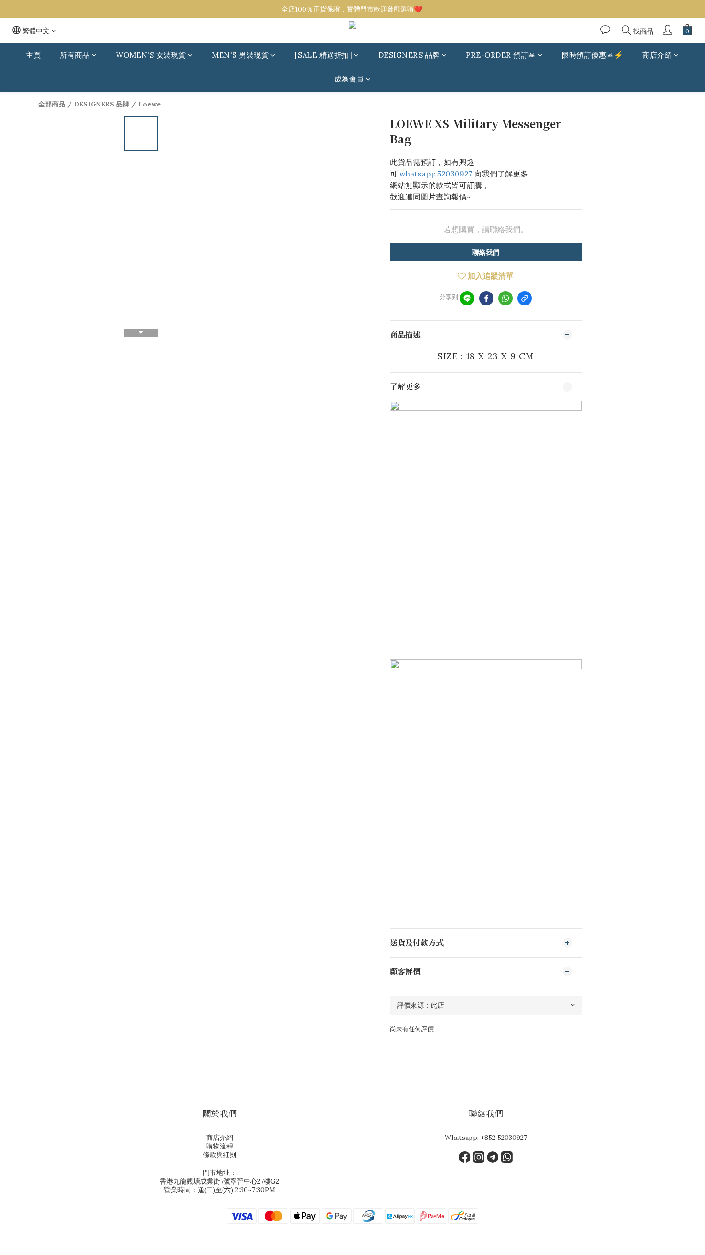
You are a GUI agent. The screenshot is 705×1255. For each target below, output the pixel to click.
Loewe (149, 104)
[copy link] (524, 298)
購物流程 (219, 1146)
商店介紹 (657, 54)
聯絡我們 (485, 252)
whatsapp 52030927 (436, 173)
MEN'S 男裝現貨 (240, 54)
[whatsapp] (505, 298)
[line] (467, 298)
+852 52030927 (504, 1137)
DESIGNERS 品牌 (409, 54)
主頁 (33, 54)
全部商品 (51, 104)
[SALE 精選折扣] (323, 54)
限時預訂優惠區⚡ (592, 54)
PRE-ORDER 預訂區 (501, 54)
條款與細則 (219, 1154)
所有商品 (75, 54)
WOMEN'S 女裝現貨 (151, 54)
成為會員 (349, 79)
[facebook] (486, 298)
